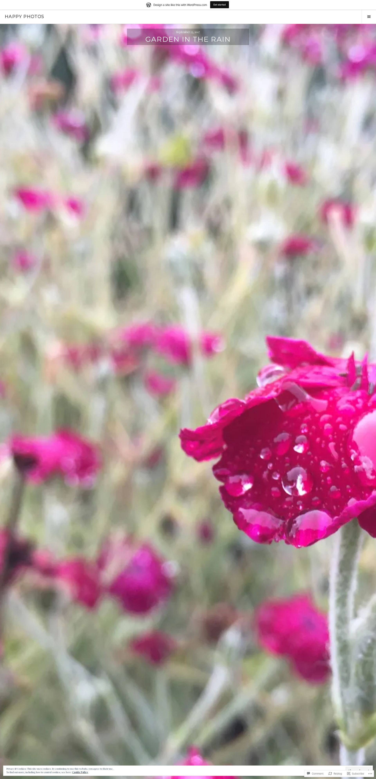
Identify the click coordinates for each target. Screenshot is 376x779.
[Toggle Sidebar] (369, 17)
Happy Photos (24, 16)
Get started (219, 4)
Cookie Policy (80, 772)
